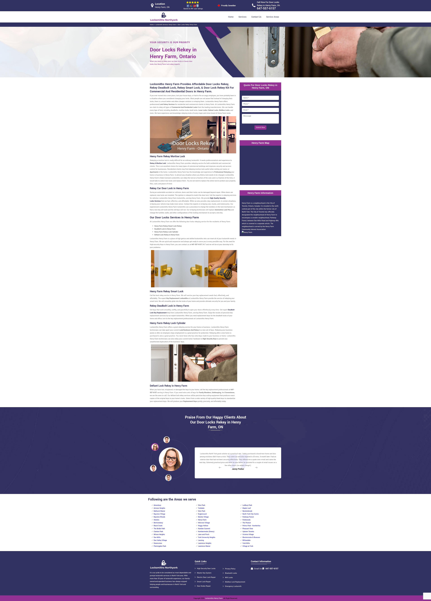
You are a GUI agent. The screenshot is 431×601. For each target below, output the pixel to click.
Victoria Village (248, 534)
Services (242, 16)
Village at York (247, 546)
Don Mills (157, 537)
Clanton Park (158, 531)
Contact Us (256, 16)
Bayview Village (159, 514)
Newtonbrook (247, 511)
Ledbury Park (247, 505)
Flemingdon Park (160, 546)
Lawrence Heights (204, 543)
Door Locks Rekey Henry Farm (187, 25)
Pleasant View (247, 528)
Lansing (201, 540)
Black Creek (158, 526)
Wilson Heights (159, 534)
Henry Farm (202, 520)
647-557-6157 (266, 8)
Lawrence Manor (204, 546)
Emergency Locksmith (233, 586)
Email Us (258, 568)
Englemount (202, 514)
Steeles (156, 520)
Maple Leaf (246, 508)
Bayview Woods (159, 517)
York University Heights (206, 537)
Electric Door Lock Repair (206, 577)
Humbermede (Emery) (206, 531)
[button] (168, 478)
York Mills (246, 543)
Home (231, 16)
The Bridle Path (159, 528)
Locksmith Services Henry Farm (165, 25)
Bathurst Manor (159, 511)
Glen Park (201, 505)
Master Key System (204, 573)
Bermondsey (158, 523)
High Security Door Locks (206, 568)
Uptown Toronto (248, 531)
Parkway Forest (248, 517)
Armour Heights (159, 508)
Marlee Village (203, 517)
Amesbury (157, 505)
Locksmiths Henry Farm (214, 598)
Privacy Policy (230, 569)
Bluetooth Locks (231, 573)
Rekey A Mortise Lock (158, 163)
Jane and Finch (203, 534)
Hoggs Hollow (203, 526)
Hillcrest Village (204, 523)
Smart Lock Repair (204, 582)
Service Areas (272, 16)
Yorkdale (201, 508)
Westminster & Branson (251, 537)
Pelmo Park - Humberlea (251, 526)
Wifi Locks (229, 577)
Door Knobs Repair (204, 586)
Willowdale (246, 540)
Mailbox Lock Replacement (235, 582)
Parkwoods (246, 520)
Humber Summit (204, 528)
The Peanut (246, 523)
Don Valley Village (160, 540)
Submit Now (260, 127)
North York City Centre (250, 514)
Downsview (158, 543)
